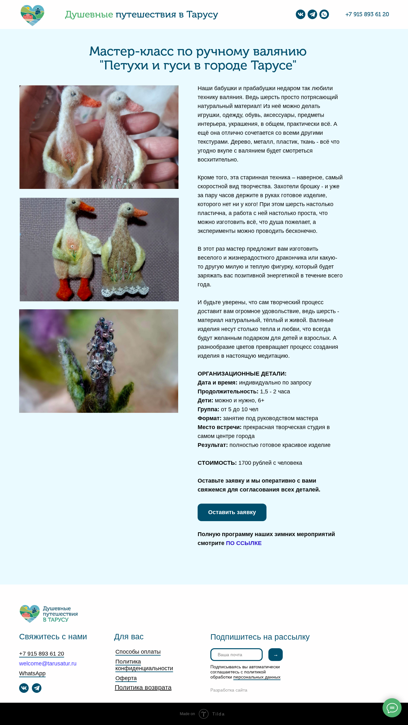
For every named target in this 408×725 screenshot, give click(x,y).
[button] (232, 512)
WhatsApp (32, 673)
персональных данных (256, 676)
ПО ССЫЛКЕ (244, 543)
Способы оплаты (138, 652)
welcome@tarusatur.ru (47, 663)
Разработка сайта (228, 690)
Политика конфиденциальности (144, 664)
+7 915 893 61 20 (367, 14)
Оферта (126, 678)
